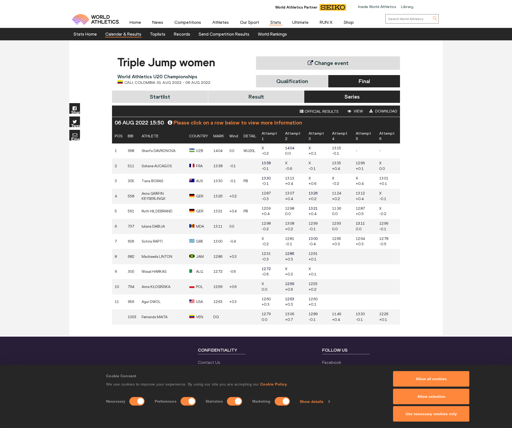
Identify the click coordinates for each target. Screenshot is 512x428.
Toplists (157, 34)
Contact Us (209, 362)
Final (364, 81)
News (157, 22)
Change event (331, 63)
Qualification (292, 81)
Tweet (75, 125)
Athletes (220, 22)
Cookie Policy (273, 384)
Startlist (160, 96)
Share (75, 112)
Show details (311, 401)
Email (75, 139)
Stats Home (85, 34)
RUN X (326, 22)
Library (407, 6)
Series (352, 96)
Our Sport (249, 22)
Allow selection (431, 396)
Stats (275, 22)
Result (256, 96)
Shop (349, 22)
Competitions (187, 22)
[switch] (188, 401)
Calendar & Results (123, 34)
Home (135, 22)
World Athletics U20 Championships (157, 76)
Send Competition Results (224, 34)
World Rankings (272, 34)
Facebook (331, 362)
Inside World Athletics (377, 6)
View (358, 111)
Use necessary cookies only (431, 414)
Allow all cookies (431, 379)
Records (182, 34)
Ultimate (300, 22)
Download (385, 111)
